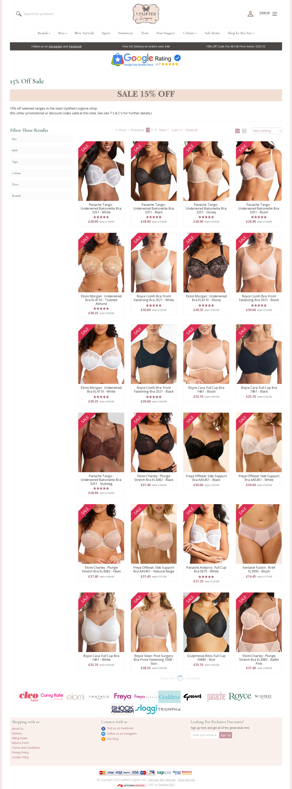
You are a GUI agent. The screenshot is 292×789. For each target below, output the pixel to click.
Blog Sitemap (186, 780)
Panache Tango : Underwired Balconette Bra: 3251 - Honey (206, 208)
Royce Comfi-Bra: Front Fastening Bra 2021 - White (154, 298)
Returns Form (20, 743)
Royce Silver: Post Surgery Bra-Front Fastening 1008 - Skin (154, 660)
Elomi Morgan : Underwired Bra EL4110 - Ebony (206, 298)
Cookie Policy (20, 757)
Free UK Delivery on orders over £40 (146, 46)
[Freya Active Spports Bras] (146, 697)
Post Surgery (165, 33)
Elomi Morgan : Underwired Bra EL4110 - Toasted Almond (101, 300)
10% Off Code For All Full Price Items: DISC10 (235, 46)
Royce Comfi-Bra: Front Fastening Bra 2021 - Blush (259, 298)
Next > (164, 130)
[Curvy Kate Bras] (52, 696)
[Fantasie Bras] (99, 697)
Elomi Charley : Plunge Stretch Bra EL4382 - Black (153, 478)
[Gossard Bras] (193, 697)
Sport (106, 33)
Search (19, 14)
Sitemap (153, 780)
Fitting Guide (19, 738)
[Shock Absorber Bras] (122, 709)
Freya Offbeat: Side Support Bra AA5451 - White (259, 478)
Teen (144, 33)
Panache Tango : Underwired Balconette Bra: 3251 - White (101, 208)
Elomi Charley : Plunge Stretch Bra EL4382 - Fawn (101, 569)
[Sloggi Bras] (146, 709)
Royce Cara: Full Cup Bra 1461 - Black (259, 390)
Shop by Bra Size (240, 33)
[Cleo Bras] (28, 697)
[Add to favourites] (119, 145)
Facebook (75, 46)
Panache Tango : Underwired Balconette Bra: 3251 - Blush (258, 208)
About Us (17, 728)
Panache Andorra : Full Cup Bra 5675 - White (206, 569)
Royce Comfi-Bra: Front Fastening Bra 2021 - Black (154, 390)
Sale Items (212, 33)
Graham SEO (166, 784)
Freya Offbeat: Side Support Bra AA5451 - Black (206, 478)
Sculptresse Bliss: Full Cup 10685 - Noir (206, 658)
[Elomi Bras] (75, 697)
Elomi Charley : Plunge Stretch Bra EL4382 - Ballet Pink (259, 660)
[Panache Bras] (216, 697)
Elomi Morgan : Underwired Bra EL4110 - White (101, 390)
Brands (43, 33)
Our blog (112, 739)
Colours (188, 33)
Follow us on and (56, 46)
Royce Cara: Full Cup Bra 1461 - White (101, 658)
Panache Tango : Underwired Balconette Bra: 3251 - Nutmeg (101, 480)
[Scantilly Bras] (263, 697)
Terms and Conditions (26, 748)
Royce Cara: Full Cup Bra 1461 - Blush (206, 390)
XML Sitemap (167, 780)
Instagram (55, 46)
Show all (191, 130)
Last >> (177, 130)
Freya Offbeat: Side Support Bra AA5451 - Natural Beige (153, 569)
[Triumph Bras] (169, 709)
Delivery (17, 733)
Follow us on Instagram (121, 733)
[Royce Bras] (240, 697)
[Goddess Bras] (169, 697)
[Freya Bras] (122, 696)
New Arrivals (84, 33)
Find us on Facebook (119, 728)
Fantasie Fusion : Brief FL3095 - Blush (259, 569)
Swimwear (125, 33)
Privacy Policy (20, 752)
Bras (61, 33)
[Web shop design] (132, 784)
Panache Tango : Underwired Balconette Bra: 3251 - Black (153, 208)
